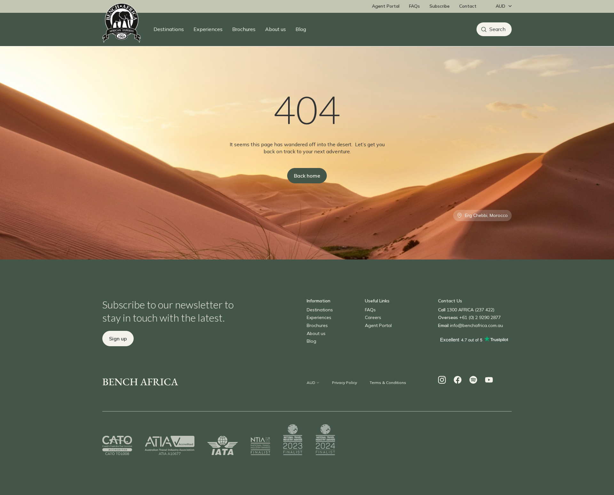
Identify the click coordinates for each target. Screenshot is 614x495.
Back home (307, 175)
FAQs (414, 6)
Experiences (208, 29)
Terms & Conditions (388, 382)
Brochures (244, 29)
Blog (300, 29)
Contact (467, 6)
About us (275, 29)
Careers (373, 317)
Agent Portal (385, 6)
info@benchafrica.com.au (476, 325)
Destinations (169, 29)
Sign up (118, 338)
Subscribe (439, 6)
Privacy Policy (344, 382)
